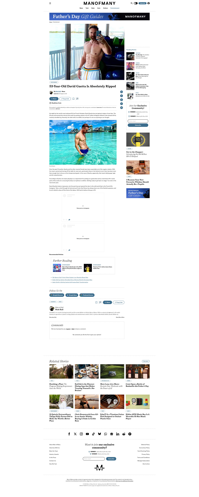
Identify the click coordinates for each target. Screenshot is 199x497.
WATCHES (138, 53)
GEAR (103, 411)
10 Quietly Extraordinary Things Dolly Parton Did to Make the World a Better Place (60, 417)
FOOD (77, 380)
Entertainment (115, 8)
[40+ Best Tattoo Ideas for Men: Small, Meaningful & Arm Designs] (130, 76)
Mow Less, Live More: (111, 386)
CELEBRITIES (53, 301)
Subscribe (142, 3)
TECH (52, 380)
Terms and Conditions (143, 457)
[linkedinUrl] (117, 433)
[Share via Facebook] (122, 68)
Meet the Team (53, 451)
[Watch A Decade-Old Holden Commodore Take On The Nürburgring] (130, 86)
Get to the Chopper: (136, 154)
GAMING (138, 63)
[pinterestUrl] (129, 433)
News (81, 8)
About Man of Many (120, 317)
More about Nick (52, 317)
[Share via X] (122, 71)
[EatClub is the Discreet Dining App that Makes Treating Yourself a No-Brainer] (87, 371)
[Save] (73, 99)
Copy (66, 99)
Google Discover (58, 295)
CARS (137, 82)
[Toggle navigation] (50, 3)
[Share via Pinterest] (122, 74)
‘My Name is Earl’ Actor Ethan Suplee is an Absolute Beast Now (70, 277)
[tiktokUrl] (93, 433)
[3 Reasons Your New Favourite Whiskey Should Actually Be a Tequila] (138, 167)
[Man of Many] (99, 467)
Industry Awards (54, 454)
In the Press (52, 457)
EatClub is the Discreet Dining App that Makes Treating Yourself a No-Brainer (85, 387)
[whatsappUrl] (105, 433)
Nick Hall (58, 91)
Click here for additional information (124, 481)
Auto (98, 8)
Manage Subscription (144, 460)
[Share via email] (121, 107)
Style (93, 8)
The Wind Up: (142, 56)
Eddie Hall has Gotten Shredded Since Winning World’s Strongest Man (72, 280)
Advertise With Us (54, 448)
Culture (105, 8)
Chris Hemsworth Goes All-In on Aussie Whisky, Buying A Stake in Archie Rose (86, 417)
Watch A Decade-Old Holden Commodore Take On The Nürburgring (142, 86)
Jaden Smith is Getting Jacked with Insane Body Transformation (70, 282)
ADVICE (137, 73)
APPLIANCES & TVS (105, 380)
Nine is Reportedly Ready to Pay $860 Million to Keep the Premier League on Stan (72, 268)
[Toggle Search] (132, 3)
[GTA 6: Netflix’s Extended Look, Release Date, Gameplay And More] (130, 66)
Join (73, 329)
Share (54, 99)
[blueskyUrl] (99, 433)
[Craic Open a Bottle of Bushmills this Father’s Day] (138, 371)
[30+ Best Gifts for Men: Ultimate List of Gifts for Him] (130, 96)
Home (50, 22)
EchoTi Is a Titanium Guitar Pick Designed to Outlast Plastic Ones (112, 416)
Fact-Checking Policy (144, 451)
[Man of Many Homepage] (99, 3)
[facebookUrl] (69, 433)
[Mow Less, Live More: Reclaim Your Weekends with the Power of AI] (112, 371)
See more (145, 361)
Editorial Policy (145, 444)
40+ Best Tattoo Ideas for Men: (142, 76)
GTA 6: (142, 66)
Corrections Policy (144, 448)
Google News (73, 295)
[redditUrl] (123, 433)
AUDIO (128, 411)
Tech (87, 8)
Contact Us (52, 460)
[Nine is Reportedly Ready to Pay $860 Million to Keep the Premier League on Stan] (57, 268)
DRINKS (129, 176)
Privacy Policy (146, 454)
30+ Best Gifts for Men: (142, 95)
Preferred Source (88, 295)
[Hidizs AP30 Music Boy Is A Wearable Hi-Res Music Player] (138, 402)
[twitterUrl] (75, 433)
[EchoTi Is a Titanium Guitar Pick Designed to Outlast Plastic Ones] (112, 402)
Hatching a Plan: (60, 386)
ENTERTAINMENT (54, 82)
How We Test (53, 464)
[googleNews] (111, 433)
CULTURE (129, 148)
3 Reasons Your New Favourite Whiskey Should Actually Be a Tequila (137, 182)
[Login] (148, 3)
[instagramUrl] (81, 433)
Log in (68, 329)
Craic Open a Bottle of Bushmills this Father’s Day (137, 385)
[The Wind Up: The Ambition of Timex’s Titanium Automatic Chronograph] (130, 56)
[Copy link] (122, 78)
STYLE (137, 92)
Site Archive (146, 464)
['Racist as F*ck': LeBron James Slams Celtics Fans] (88, 268)
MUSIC (60, 301)
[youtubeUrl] (87, 433)
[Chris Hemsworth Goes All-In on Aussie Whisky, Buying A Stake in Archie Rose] (87, 402)
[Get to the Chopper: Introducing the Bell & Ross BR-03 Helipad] (138, 140)
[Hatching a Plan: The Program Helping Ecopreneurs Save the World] (61, 371)
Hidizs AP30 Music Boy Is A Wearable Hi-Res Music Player (137, 416)
